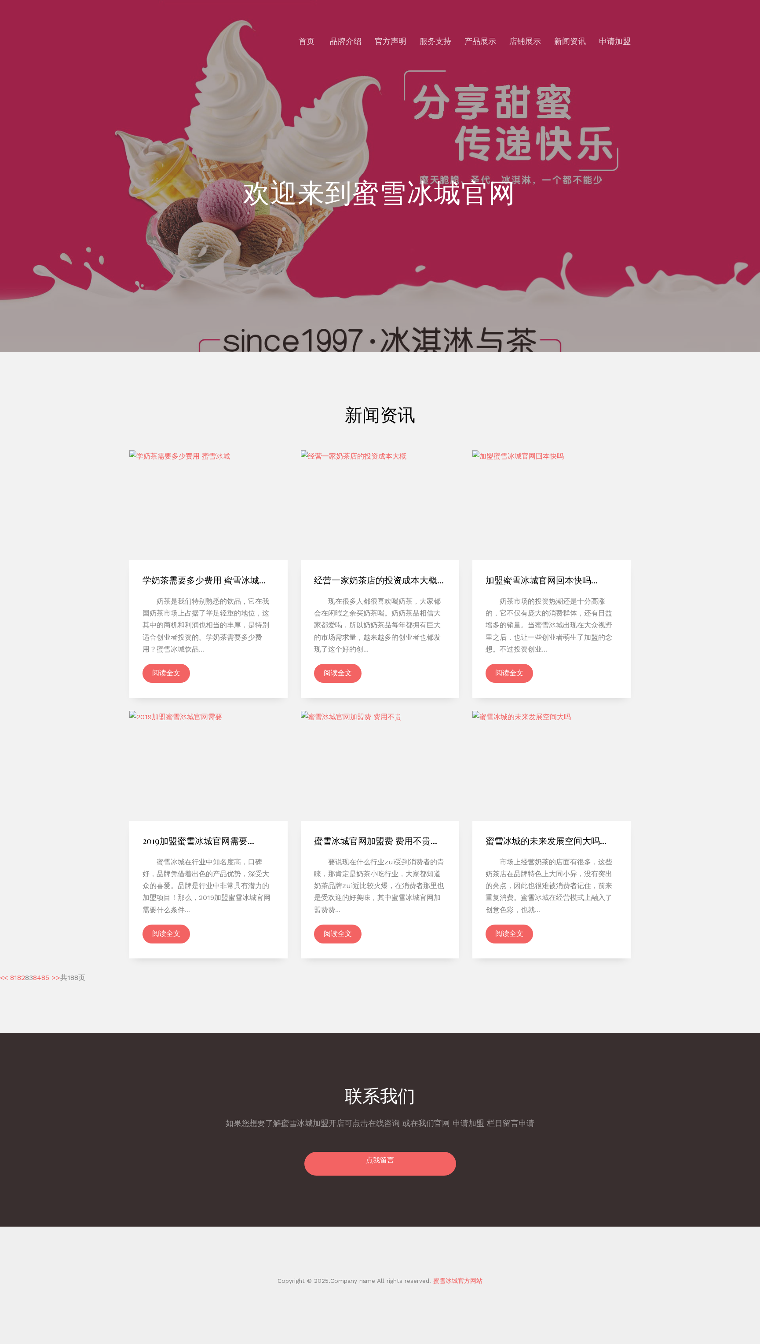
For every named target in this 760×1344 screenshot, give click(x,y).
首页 (306, 41)
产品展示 (480, 41)
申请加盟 (615, 41)
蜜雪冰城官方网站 (456, 1280)
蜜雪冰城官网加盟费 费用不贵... (375, 840)
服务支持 (435, 41)
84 (37, 977)
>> (55, 977)
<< (4, 977)
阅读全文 (166, 673)
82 (21, 977)
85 (45, 977)
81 (13, 977)
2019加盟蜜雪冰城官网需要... (198, 840)
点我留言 (380, 1160)
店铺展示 (525, 41)
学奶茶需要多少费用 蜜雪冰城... (204, 580)
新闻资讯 (570, 41)
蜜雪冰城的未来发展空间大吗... (546, 840)
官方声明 (390, 41)
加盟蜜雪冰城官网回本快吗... (542, 580)
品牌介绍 (346, 41)
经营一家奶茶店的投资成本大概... (379, 580)
